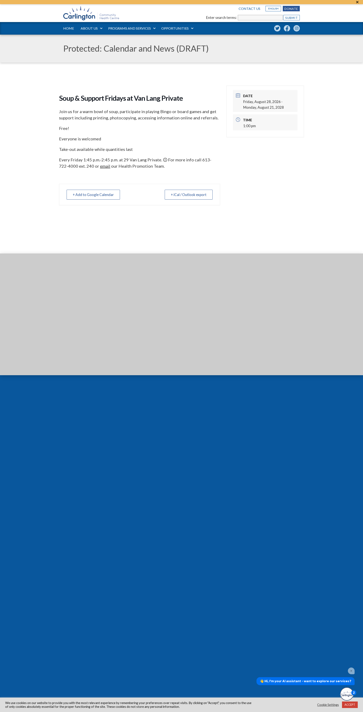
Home (68, 28)
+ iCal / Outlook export (188, 194)
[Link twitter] (277, 28)
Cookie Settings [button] (328, 705)
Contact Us (249, 8)
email (105, 166)
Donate (291, 8)
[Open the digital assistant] (347, 694)
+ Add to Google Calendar (93, 194)
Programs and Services (129, 28)
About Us (89, 28)
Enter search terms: (221, 17)
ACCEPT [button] (350, 704)
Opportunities (175, 28)
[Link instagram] (296, 28)
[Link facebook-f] (287, 28)
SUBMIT (291, 18)
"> (357, 2)
